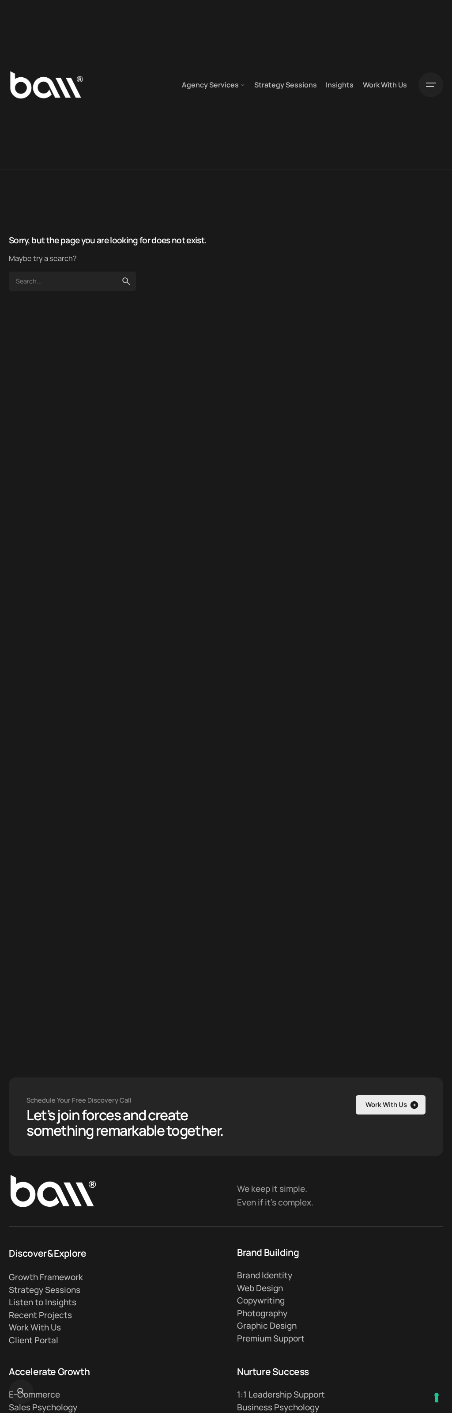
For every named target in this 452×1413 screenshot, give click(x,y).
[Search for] (72, 281)
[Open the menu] (430, 84)
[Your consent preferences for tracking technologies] (436, 1397)
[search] (126, 281)
